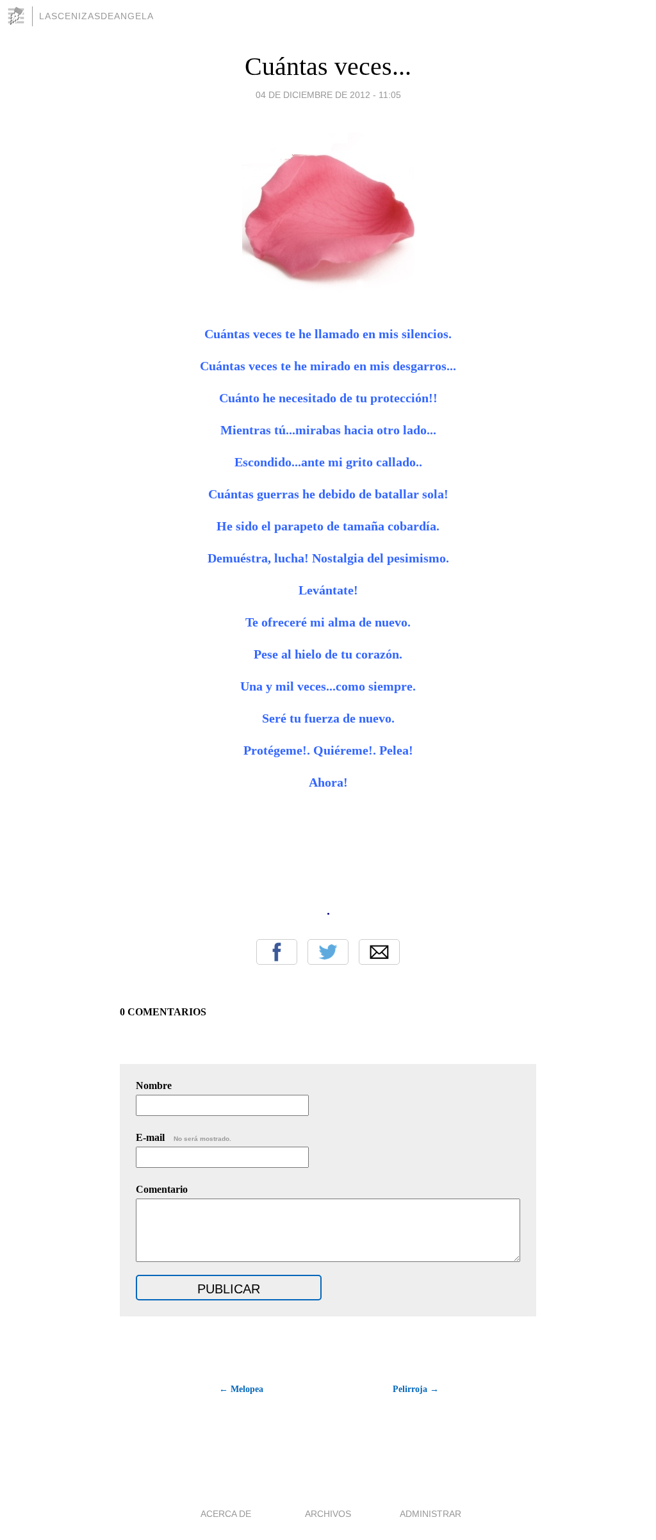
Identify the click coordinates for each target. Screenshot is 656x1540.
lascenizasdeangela (96, 16)
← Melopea (241, 1389)
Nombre (154, 1085)
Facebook (276, 952)
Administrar (430, 1514)
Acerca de (226, 1514)
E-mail (183, 1137)
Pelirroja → (416, 1389)
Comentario (162, 1189)
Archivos (328, 1514)
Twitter (328, 952)
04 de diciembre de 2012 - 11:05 (328, 95)
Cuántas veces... (328, 66)
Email (379, 952)
